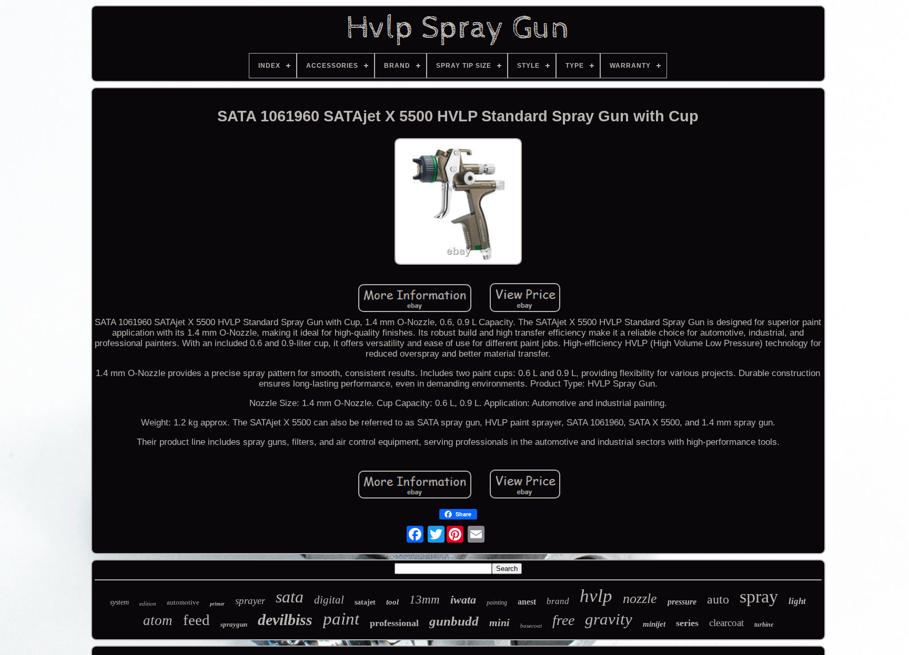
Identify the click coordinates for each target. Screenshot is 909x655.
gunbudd (454, 621)
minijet (654, 624)
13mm (424, 599)
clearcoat (726, 622)
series (687, 623)
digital (329, 600)
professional (394, 623)
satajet (365, 602)
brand (558, 601)
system (119, 602)
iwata (463, 599)
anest (527, 601)
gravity (608, 619)
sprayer (250, 600)
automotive (183, 602)
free (563, 620)
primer (217, 604)
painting (497, 602)
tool (392, 602)
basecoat (531, 625)
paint (341, 618)
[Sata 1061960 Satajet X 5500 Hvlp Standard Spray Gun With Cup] (458, 203)
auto (718, 599)
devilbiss (285, 619)
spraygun (233, 624)
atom (158, 620)
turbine (763, 624)
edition (147, 603)
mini (499, 622)
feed (196, 619)
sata (290, 596)
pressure (682, 601)
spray (759, 596)
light (797, 601)
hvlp (596, 596)
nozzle (640, 598)
